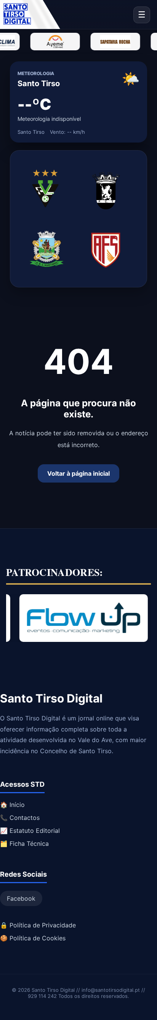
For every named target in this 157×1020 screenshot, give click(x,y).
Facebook (21, 898)
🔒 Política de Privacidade (38, 925)
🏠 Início (12, 804)
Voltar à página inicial (78, 473)
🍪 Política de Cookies (33, 938)
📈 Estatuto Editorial (30, 830)
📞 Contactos (20, 817)
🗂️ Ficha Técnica (24, 843)
